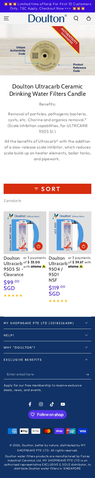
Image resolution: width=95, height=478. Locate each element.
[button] (76, 18)
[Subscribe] (88, 374)
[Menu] (6, 18)
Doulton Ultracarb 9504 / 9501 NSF (58, 269)
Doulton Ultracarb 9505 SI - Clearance (13, 266)
